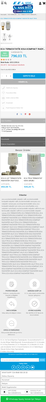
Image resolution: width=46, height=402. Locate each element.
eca (3, 199)
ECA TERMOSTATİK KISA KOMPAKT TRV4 (21, 229)
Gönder (42, 360)
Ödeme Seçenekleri (8, 144)
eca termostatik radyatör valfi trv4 (29, 208)
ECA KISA (20, 266)
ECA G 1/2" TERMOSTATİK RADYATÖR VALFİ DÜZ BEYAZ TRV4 (11, 179)
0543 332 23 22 (21, 372)
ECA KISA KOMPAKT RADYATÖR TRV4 (20, 273)
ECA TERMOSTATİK (14, 213)
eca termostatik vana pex (28, 201)
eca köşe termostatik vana (26, 204)
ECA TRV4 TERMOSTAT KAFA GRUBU (33, 179)
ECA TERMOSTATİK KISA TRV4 (22, 241)
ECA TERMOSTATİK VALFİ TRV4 (28, 264)
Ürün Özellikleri (6, 121)
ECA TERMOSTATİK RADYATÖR (17, 257)
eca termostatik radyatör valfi (15, 199)
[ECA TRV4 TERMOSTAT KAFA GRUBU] (34, 164)
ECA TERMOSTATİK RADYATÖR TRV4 (19, 262)
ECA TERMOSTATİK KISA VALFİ (13, 238)
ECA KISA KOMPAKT (32, 266)
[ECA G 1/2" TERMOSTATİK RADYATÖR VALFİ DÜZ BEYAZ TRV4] (12, 164)
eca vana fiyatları (28, 206)
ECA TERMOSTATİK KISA (30, 213)
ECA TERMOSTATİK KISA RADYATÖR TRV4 (26, 236)
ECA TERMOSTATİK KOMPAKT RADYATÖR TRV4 (23, 250)
